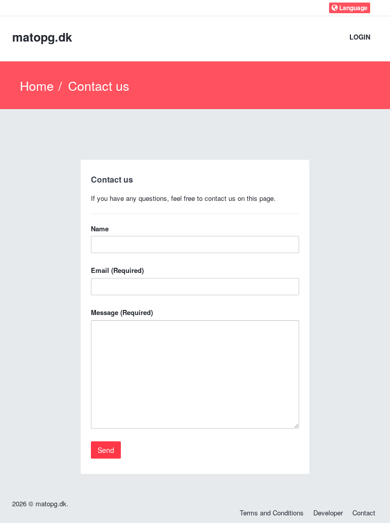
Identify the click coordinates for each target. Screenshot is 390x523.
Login (359, 37)
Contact (363, 512)
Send (106, 450)
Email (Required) (117, 270)
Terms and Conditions (272, 512)
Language (353, 7)
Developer (328, 512)
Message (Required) (122, 312)
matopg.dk (42, 36)
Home (37, 85)
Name (100, 228)
